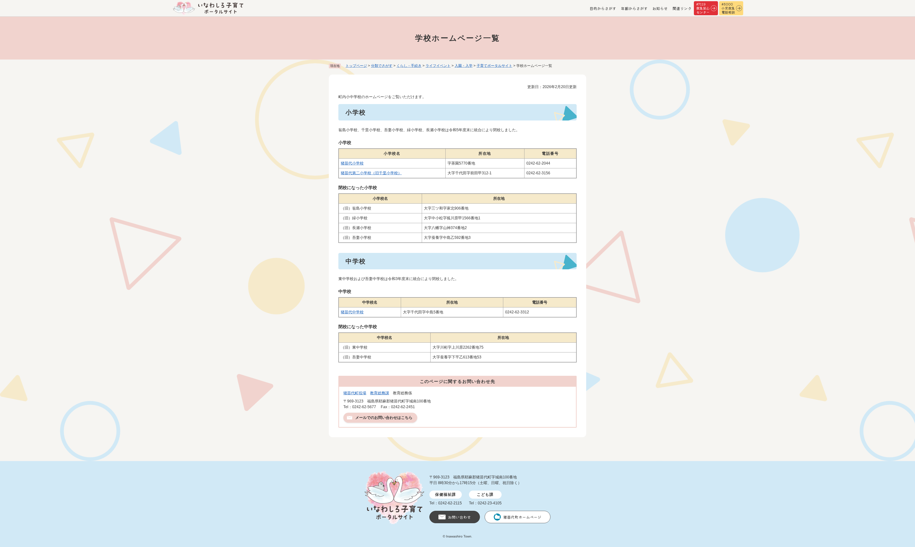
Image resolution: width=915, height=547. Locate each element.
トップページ (356, 66)
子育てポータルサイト (494, 66)
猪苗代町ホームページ (522, 517)
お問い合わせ (459, 517)
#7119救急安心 (703, 8)
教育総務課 (379, 393)
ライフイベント (438, 66)
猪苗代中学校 (352, 312)
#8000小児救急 (728, 8)
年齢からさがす (634, 8)
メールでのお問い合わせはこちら (383, 418)
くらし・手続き (409, 66)
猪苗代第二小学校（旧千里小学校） (371, 173)
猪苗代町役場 (354, 393)
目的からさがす (603, 8)
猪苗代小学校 (352, 163)
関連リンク (681, 8)
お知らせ (660, 8)
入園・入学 (464, 66)
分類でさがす (381, 66)
